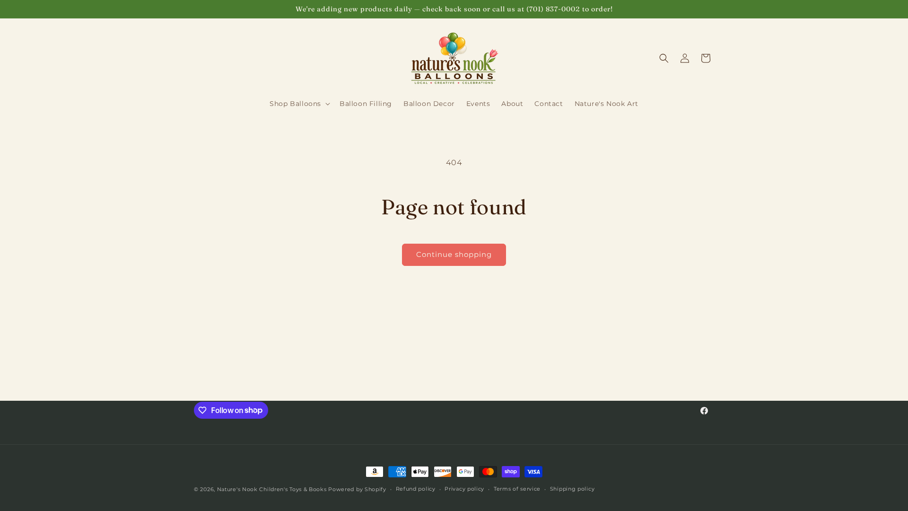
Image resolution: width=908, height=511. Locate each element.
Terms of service (517, 488)
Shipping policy (572, 488)
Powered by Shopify (357, 489)
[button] (299, 104)
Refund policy (416, 488)
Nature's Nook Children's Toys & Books (272, 489)
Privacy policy (464, 488)
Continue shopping (454, 254)
